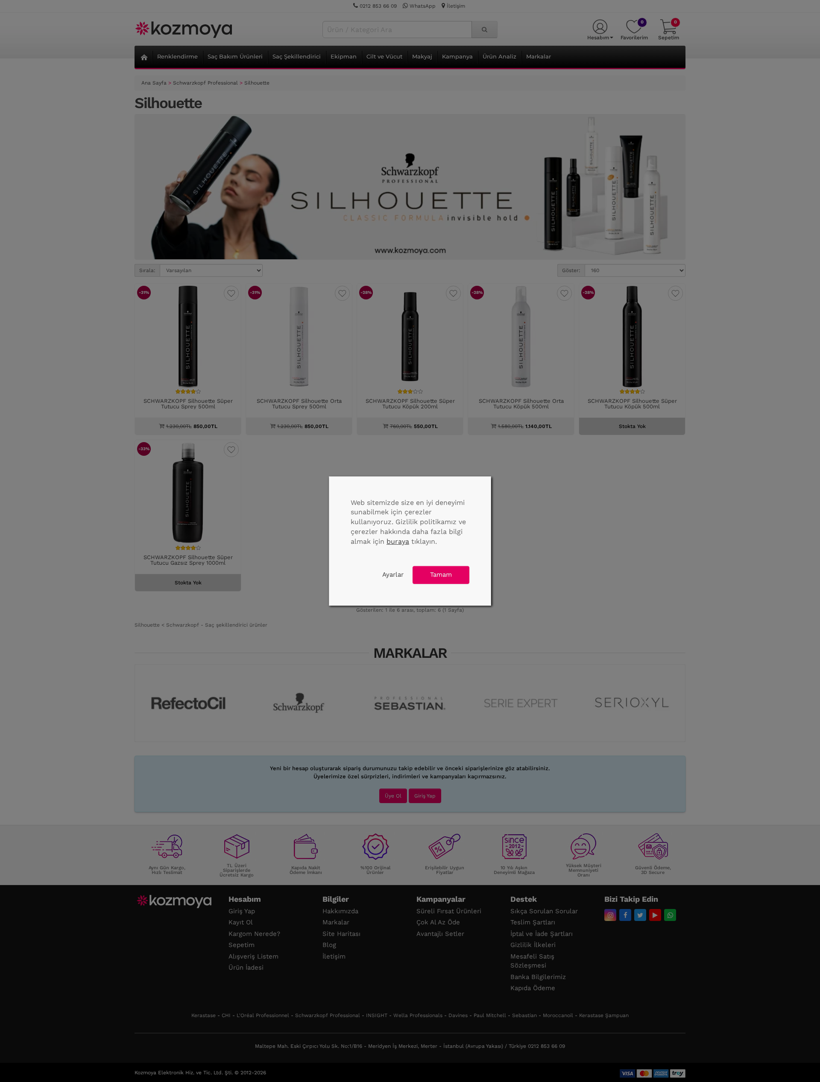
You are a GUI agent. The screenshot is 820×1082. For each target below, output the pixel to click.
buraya (398, 541)
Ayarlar (393, 574)
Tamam (441, 574)
